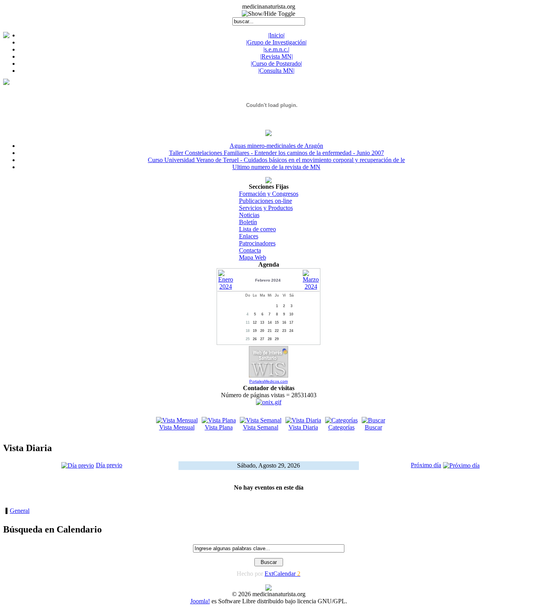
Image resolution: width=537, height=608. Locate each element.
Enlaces (248, 236)
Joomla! (200, 601)
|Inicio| (276, 35)
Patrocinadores (257, 243)
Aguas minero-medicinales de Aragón (276, 145)
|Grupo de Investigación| (276, 42)
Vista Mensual (177, 427)
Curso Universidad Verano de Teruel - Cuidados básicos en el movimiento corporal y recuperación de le (276, 160)
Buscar (373, 427)
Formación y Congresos (268, 193)
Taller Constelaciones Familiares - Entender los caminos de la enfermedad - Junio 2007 (276, 152)
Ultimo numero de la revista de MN (276, 167)
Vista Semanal (260, 427)
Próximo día (426, 465)
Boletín (248, 222)
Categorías (341, 427)
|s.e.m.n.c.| (276, 49)
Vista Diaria (303, 427)
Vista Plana (219, 427)
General (19, 510)
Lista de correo (257, 229)
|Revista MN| (276, 56)
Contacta (250, 250)
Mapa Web (252, 257)
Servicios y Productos (266, 208)
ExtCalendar (282, 573)
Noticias (249, 215)
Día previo (109, 465)
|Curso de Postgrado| (276, 63)
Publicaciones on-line (265, 200)
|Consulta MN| (276, 70)
